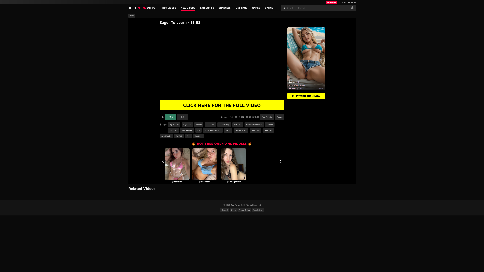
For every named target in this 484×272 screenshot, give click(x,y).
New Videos (188, 8)
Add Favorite (267, 117)
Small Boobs (166, 136)
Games (256, 8)
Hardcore (237, 124)
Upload (331, 2)
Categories (207, 8)
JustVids (141, 8)
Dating (269, 8)
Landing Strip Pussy (254, 124)
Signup (352, 2)
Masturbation (187, 130)
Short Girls (255, 130)
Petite (228, 130)
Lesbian (270, 124)
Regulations (257, 210)
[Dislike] (182, 117)
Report (279, 117)
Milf (198, 130)
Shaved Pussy (241, 130)
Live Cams (241, 8)
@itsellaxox (172, 182)
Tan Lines (198, 136)
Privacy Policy (244, 210)
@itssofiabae (199, 182)
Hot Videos (169, 8)
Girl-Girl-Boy (224, 124)
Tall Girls (179, 136)
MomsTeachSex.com (213, 130)
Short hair (268, 130)
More (132, 15)
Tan (188, 136)
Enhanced (210, 124)
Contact (225, 210)
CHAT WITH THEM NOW (306, 96)
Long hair (173, 130)
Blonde (199, 124)
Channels (225, 8)
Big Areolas (174, 124)
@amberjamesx (229, 182)
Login (342, 2)
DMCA (233, 210)
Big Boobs (187, 124)
